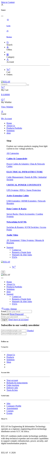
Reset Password (17, 314)
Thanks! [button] (30, 330)
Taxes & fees (12, 390)
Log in (4, 320)
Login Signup (10, 309)
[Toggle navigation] (3, 272)
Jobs (8, 403)
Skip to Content (8, 2)
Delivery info (12, 387)
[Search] (8, 42)
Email (3, 311)
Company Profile (14, 406)
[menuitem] (9, 123)
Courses (10, 411)
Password (5, 314)
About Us (11, 355)
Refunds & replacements (17, 383)
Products (10, 357)
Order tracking (13, 385)
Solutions (11, 359)
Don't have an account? (19, 319)
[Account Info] (8, 59)
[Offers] (8, 47)
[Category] (8, 54)
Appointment (12, 408)
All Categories (13, 153)
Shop (9, 362)
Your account (12, 380)
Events (9, 413)
